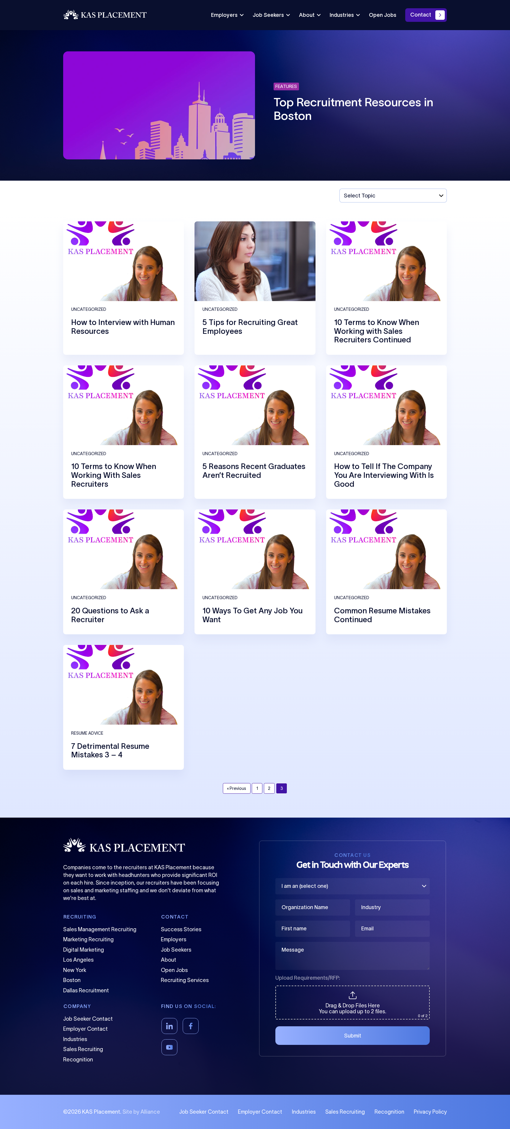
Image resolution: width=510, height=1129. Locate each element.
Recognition (78, 1059)
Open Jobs (382, 15)
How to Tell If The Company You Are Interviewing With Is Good (384, 475)
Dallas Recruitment (86, 990)
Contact (420, 15)
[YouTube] (169, 1047)
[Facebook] (190, 1026)
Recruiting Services (185, 980)
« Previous (236, 788)
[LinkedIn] (169, 1026)
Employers (224, 15)
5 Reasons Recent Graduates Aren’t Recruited (253, 470)
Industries (342, 15)
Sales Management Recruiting (99, 929)
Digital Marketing (83, 950)
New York (74, 970)
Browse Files (352, 989)
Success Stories (181, 929)
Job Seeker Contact (88, 1019)
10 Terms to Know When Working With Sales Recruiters (113, 475)
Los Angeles (78, 960)
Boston (72, 980)
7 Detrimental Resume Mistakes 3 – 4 (110, 750)
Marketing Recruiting (88, 939)
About (307, 15)
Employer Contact (85, 1029)
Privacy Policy (430, 1112)
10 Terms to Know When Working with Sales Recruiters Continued (376, 331)
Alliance (150, 1112)
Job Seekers (268, 15)
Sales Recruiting (83, 1049)
